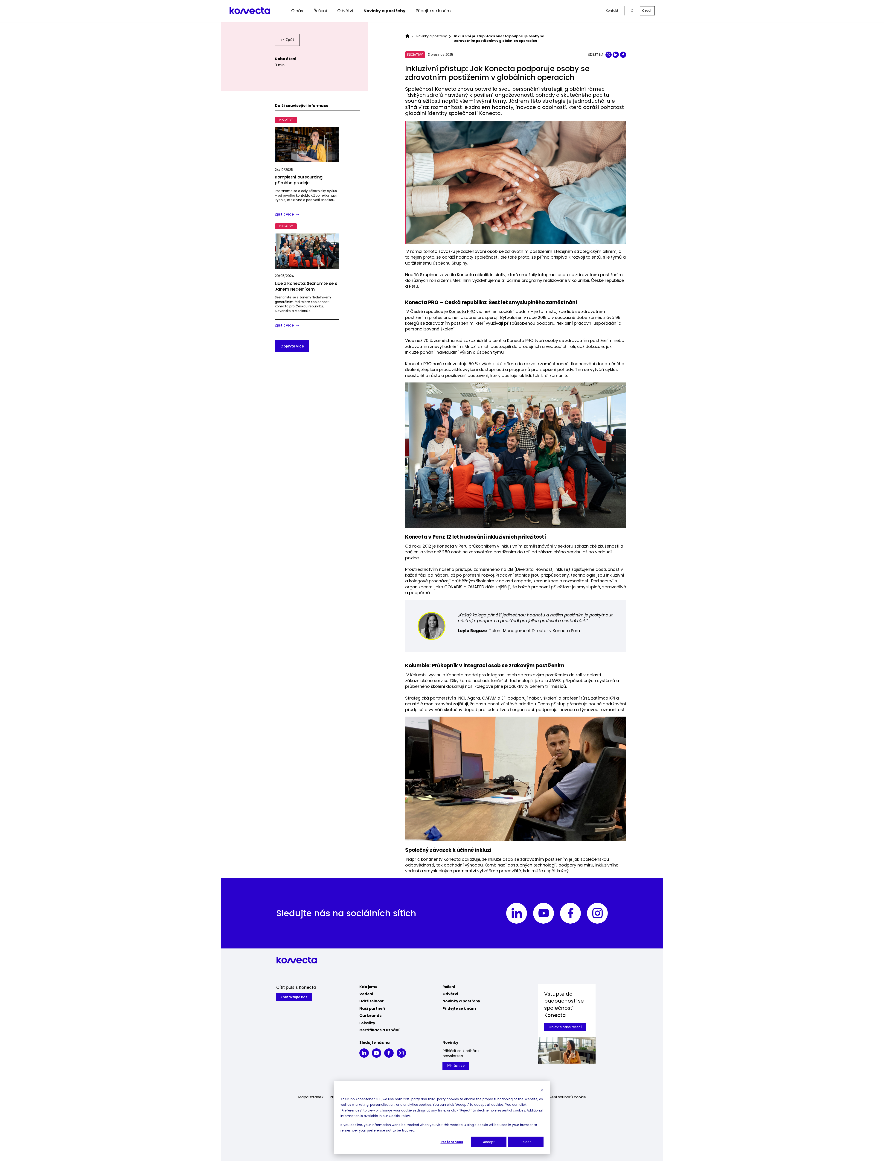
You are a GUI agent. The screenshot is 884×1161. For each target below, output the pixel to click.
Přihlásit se (456, 1065)
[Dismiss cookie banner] (542, 1090)
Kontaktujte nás (294, 997)
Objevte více (292, 346)
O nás (297, 11)
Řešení (320, 11)
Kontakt (612, 11)
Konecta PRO (462, 311)
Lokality (367, 1023)
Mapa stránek (310, 1097)
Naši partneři (372, 1008)
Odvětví (345, 11)
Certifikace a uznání (379, 1030)
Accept (489, 1142)
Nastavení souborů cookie (562, 1097)
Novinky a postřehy (384, 11)
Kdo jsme (368, 986)
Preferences (452, 1142)
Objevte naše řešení (565, 1027)
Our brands (370, 1015)
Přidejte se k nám (433, 11)
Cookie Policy (399, 1116)
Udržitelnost (371, 1001)
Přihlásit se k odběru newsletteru (460, 1053)
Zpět (290, 40)
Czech (647, 10)
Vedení (366, 994)
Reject (526, 1142)
